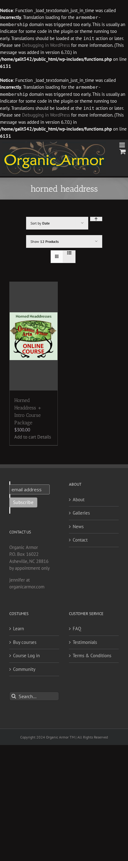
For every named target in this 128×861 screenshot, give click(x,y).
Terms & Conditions (92, 655)
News (78, 526)
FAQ (77, 628)
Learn (18, 628)
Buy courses (24, 642)
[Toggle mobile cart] (123, 151)
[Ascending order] (96, 219)
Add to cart (25, 437)
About (79, 499)
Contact (80, 540)
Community (24, 669)
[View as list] (69, 253)
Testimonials (85, 642)
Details (44, 437)
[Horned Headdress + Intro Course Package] (33, 336)
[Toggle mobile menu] (122, 145)
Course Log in (26, 655)
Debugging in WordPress (46, 45)
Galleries (81, 513)
